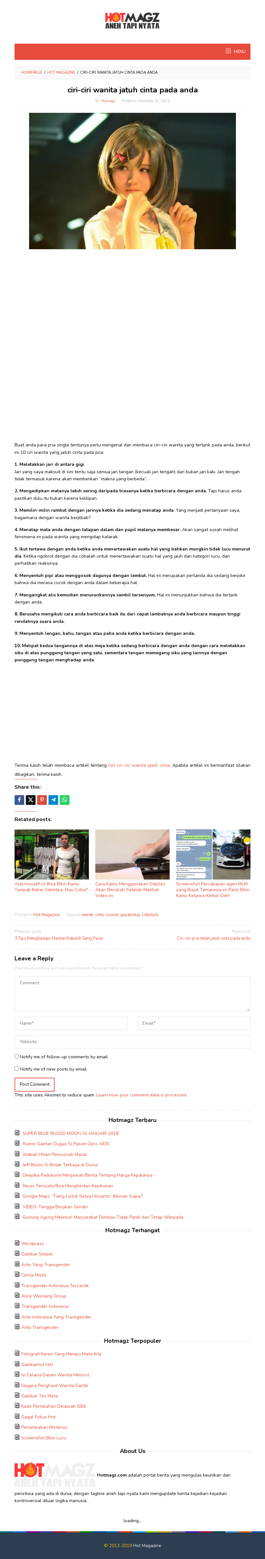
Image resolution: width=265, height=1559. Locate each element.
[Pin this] (42, 800)
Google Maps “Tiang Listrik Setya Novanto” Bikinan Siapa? (83, 1196)
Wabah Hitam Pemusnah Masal (55, 1154)
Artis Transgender (39, 1327)
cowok (112, 915)
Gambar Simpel (37, 1254)
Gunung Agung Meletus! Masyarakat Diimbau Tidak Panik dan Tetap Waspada (103, 1217)
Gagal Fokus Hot (38, 1417)
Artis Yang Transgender (45, 1265)
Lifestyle (150, 915)
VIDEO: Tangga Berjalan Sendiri (55, 1207)
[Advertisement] (132, 299)
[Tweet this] (31, 800)
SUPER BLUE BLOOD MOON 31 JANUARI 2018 (70, 1133)
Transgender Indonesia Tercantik (55, 1286)
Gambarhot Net (37, 1364)
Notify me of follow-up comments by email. (64, 1057)
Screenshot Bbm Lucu (43, 1438)
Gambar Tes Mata (39, 1396)
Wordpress (32, 1244)
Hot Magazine (46, 915)
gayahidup (130, 915)
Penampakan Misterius (44, 1427)
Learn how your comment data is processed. (141, 1095)
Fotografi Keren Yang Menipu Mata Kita (61, 1354)
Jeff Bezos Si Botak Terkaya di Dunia (60, 1165)
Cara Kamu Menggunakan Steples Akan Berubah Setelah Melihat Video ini (130, 890)
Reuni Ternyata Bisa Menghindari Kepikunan (68, 1186)
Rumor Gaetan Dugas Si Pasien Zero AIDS (66, 1144)
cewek (87, 915)
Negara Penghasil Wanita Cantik (54, 1386)
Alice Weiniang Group (43, 1296)
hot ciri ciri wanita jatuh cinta (138, 765)
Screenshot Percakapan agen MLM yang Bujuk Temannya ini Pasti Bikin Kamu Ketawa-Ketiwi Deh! (212, 890)
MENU (239, 52)
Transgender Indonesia (45, 1306)
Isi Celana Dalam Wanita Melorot (55, 1375)
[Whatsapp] (64, 800)
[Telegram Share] (53, 800)
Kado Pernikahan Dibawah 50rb (53, 1406)
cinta (99, 915)
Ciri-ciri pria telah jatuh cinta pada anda (213, 935)
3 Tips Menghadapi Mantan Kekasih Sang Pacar (59, 935)
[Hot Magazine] (132, 20)
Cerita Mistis (34, 1275)
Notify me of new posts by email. (54, 1069)
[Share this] (19, 800)
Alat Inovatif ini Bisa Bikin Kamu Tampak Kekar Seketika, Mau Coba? (51, 887)
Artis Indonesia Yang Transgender (56, 1317)
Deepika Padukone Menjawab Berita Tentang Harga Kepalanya (88, 1175)
